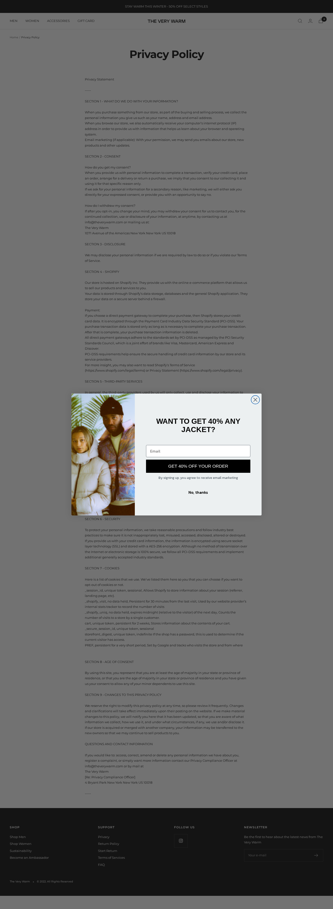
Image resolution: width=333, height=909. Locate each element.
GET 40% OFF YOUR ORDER (198, 466)
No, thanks (198, 492)
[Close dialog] (255, 399)
